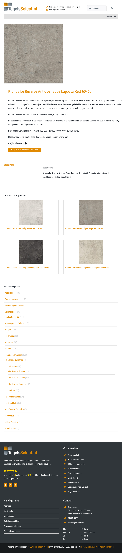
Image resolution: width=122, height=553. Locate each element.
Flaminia (10, 336)
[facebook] (5, 485)
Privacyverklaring (88, 547)
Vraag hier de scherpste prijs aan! (24, 150)
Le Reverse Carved (17, 377)
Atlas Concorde (12, 317)
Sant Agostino (12, 422)
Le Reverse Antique (17, 371)
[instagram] (10, 485)
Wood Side (12, 403)
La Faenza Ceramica (15, 409)
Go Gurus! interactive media (38, 547)
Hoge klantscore (74, 491)
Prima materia (14, 396)
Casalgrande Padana (15, 323)
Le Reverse (12, 366)
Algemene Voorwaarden (105, 547)
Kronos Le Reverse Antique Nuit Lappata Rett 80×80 (27, 267)
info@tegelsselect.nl (76, 523)
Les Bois (11, 390)
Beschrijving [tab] (9, 165)
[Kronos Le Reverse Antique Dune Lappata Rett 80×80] (91, 252)
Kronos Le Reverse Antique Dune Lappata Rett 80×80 (87, 267)
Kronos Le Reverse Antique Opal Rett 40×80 (23, 228)
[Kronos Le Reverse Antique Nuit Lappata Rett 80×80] (31, 252)
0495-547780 (73, 518)
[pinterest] (15, 485)
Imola (8, 348)
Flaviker (9, 342)
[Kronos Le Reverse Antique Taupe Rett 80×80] (91, 212)
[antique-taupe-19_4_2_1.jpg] (61, 53)
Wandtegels (10, 428)
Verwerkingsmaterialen (14, 305)
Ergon (8, 329)
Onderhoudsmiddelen (14, 299)
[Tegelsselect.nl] (20, 3)
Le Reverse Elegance (17, 384)
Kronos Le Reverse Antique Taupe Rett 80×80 (84, 228)
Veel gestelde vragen (12, 531)
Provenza (10, 415)
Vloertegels (9, 312)
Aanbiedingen (11, 293)
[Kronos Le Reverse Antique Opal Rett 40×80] (31, 212)
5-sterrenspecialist (11, 478)
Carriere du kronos (15, 360)
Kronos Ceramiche (14, 355)
